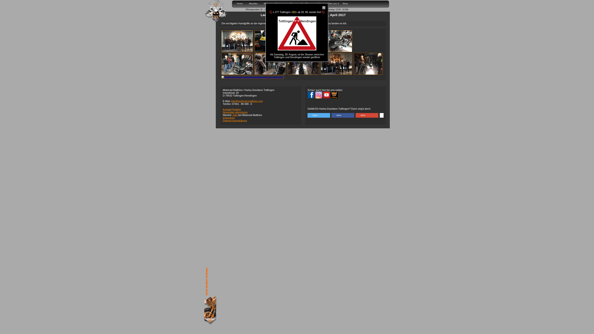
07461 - (242, 104)
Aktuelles (253, 3)
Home (240, 3)
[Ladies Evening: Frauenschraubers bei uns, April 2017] (238, 51)
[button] (319, 115)
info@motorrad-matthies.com (247, 101)
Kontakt (227, 109)
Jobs (235, 115)
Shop (345, 3)
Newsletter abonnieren (235, 112)
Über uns (332, 3)
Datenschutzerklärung (235, 120)
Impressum (229, 118)
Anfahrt (237, 109)
